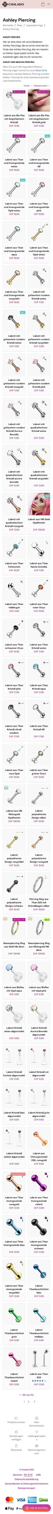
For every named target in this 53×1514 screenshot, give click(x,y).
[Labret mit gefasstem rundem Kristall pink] (39, 365)
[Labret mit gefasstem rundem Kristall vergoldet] (39, 321)
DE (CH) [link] (28, 1474)
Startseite (8, 25)
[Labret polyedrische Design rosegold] (39, 840)
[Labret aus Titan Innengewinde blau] (14, 1226)
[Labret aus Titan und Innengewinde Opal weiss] (39, 232)
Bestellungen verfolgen (16, 1438)
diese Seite (41, 70)
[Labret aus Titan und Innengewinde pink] (39, 188)
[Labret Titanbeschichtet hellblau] (39, 1314)
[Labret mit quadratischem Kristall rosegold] (14, 504)
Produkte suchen (16, 1422)
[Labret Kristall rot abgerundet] (39, 1057)
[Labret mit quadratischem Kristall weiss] (39, 409)
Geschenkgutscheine (36, 1451)
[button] (26, 1508)
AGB (38, 1474)
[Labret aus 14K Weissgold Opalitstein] (14, 795)
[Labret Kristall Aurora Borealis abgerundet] (39, 1013)
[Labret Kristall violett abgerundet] (14, 1138)
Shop (19, 25)
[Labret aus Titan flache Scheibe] (39, 548)
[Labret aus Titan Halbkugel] (14, 589)
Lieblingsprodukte (36, 1438)
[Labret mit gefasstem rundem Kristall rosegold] (14, 365)
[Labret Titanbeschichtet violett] (14, 1359)
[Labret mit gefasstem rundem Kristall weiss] (39, 276)
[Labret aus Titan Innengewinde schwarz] (39, 1226)
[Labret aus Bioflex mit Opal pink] (39, 972)
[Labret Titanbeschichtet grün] (14, 1314)
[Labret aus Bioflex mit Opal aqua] (14, 972)
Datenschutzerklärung (26, 1479)
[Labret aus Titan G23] (39, 1359)
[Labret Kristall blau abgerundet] (14, 1097)
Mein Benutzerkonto (36, 1424)
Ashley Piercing (11, 29)
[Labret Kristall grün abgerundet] (39, 1097)
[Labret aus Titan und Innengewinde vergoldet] (14, 276)
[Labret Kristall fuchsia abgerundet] (14, 1057)
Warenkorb (16, 1449)
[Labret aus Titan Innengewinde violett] (39, 1182)
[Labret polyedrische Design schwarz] (14, 884)
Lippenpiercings (34, 25)
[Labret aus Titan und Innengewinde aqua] (14, 232)
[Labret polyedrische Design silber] (39, 795)
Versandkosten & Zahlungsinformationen (26, 1483)
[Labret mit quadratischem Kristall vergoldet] (39, 456)
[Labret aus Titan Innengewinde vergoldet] (14, 1270)
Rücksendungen (26, 1488)
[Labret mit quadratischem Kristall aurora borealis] (14, 456)
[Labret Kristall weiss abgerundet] (14, 1013)
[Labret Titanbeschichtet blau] (39, 1270)
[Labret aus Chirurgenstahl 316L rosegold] (39, 1138)
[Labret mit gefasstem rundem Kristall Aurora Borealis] (14, 409)
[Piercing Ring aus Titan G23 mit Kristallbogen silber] (39, 884)
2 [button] (28, 1401)
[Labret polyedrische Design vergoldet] (14, 840)
